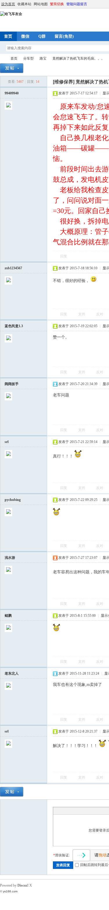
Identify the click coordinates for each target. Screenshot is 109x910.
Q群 (42, 36)
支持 (82, 314)
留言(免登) (64, 36)
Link (78, 811)
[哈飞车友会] (11, 14)
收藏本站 (24, 4)
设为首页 (8, 4)
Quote (85, 811)
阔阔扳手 (12, 384)
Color (63, 811)
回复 (63, 256)
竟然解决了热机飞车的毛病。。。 (78, 58)
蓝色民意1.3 (14, 326)
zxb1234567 (13, 268)
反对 (99, 314)
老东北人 (12, 673)
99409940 (12, 93)
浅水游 (10, 558)
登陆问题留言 (76, 4)
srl (6, 442)
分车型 (28, 58)
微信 (25, 36)
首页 (13, 58)
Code (92, 811)
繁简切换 (57, 4)
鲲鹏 (8, 616)
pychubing (13, 500)
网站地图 (41, 4)
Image (71, 811)
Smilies (100, 811)
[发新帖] (11, 68)
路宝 (43, 58)
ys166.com (10, 891)
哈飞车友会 (2, 58)
